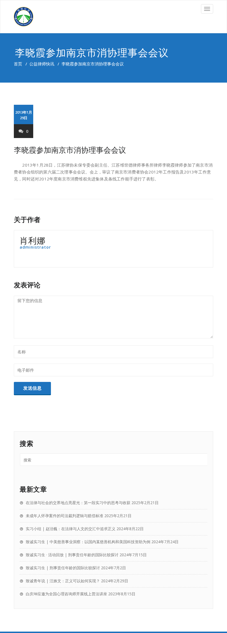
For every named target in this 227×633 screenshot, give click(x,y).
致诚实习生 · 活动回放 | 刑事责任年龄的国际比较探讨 (72, 554)
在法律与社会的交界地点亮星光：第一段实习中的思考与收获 (78, 502)
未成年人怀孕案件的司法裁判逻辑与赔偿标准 (64, 515)
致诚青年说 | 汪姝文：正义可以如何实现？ (63, 580)
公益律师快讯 (41, 64)
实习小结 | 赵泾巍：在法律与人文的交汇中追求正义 (70, 528)
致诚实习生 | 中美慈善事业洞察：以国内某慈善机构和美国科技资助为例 (88, 541)
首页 (18, 64)
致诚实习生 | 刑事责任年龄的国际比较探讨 (63, 567)
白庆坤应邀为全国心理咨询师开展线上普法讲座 (66, 593)
